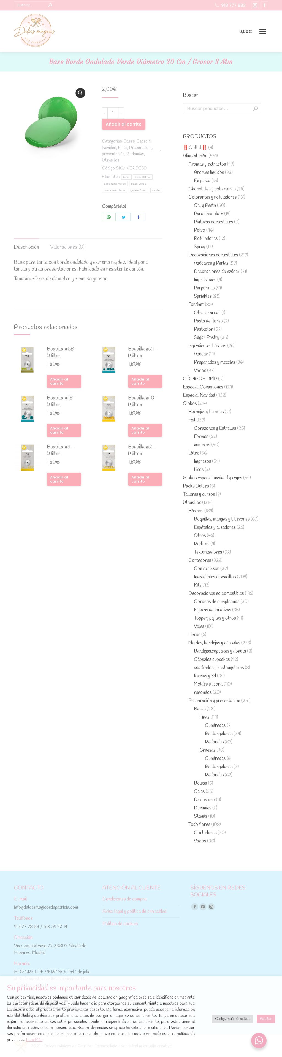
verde (156, 190)
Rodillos (201, 544)
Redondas (135, 154)
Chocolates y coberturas (211, 189)
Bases (129, 141)
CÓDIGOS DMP (200, 379)
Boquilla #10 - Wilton (143, 402)
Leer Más (34, 1040)
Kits (197, 585)
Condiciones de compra (124, 899)
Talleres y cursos (199, 494)
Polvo (199, 230)
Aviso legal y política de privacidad (134, 911)
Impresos (202, 461)
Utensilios (110, 160)
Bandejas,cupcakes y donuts (220, 651)
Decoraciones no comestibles (216, 593)
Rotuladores (206, 239)
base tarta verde (115, 183)
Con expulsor (206, 569)
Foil (191, 420)
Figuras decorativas (212, 610)
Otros (200, 536)
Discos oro (204, 800)
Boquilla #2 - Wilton (142, 451)
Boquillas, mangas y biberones (222, 519)
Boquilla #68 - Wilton (62, 353)
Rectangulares (218, 734)
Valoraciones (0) (67, 247)
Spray (199, 247)
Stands (200, 816)
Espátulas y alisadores (214, 527)
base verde (138, 183)
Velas (199, 626)
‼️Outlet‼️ (195, 148)
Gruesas (207, 750)
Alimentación (195, 156)
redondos (203, 692)
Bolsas (200, 783)
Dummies (202, 808)
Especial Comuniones (203, 387)
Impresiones (205, 280)
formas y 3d (205, 676)
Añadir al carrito (124, 124)
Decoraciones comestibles (213, 255)
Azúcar (201, 354)
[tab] (26, 245)
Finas (122, 147)
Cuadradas (215, 725)
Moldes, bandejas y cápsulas (214, 643)
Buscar (255, 108)
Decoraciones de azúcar (217, 272)
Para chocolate (208, 214)
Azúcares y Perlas (211, 263)
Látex (193, 453)
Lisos (199, 470)
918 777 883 (233, 5)
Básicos (195, 511)
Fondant (196, 305)
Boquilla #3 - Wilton (60, 451)
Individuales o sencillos (215, 577)
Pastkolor (203, 329)
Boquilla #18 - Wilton (62, 402)
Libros (194, 635)
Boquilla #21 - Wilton (143, 353)
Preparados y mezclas (214, 362)
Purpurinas (204, 288)
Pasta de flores (208, 321)
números (202, 445)
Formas (201, 437)
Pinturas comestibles (213, 222)
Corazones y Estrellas (215, 428)
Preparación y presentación (214, 701)
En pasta (202, 181)
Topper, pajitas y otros (215, 618)
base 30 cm (143, 177)
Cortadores (199, 560)
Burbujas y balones (206, 412)
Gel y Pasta (205, 205)
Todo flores (199, 824)
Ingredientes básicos (207, 346)
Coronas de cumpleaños (216, 602)
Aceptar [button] (266, 1019)
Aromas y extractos (207, 164)
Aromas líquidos (209, 172)
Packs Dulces (196, 486)
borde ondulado (114, 190)
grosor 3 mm (139, 190)
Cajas (199, 791)
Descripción (26, 247)
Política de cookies (120, 924)
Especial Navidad (199, 395)
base (126, 177)
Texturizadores (208, 552)
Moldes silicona (208, 684)
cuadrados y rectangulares (219, 668)
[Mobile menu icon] (262, 31)
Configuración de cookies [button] (232, 1019)
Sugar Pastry (206, 338)
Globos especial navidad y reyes (212, 478)
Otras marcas (207, 313)
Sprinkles (203, 296)
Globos (190, 404)
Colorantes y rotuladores (212, 197)
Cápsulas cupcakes (212, 659)
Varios (200, 371)
